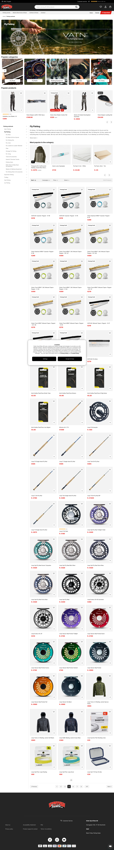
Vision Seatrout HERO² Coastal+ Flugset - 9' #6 (42, 252)
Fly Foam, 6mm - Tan (100, 166)
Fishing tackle (6, 12)
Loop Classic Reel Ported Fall (39, 702)
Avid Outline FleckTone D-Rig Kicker (97, 393)
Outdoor (43, 12)
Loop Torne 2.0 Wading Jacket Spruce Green (97, 702)
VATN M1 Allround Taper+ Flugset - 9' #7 (98, 323)
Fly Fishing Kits (10, 140)
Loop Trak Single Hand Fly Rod (67, 495)
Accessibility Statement (29, 825)
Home (4, 16)
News (91, 12)
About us (7, 825)
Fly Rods (8, 134)
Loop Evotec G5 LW (36, 633)
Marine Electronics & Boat (20, 12)
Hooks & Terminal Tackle (12, 159)
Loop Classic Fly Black (65, 702)
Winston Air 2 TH (64, 427)
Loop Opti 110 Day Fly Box (94, 772)
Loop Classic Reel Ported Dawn (96, 633)
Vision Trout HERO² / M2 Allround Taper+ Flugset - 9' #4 (70, 288)
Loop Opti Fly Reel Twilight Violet (96, 529)
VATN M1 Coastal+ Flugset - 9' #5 (68, 215)
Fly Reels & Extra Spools (12, 137)
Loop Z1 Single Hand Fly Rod (67, 461)
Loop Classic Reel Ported (94, 667)
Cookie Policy (75, 353)
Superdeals (106, 12)
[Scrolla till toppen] (71, 780)
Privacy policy (9, 829)
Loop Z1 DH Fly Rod (36, 495)
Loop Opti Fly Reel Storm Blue (95, 565)
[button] (100, 1)
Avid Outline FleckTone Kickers (67, 393)
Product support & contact (30, 829)
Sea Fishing (7, 180)
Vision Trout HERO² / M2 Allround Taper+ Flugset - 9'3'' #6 (98, 252)
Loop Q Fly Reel (63, 531)
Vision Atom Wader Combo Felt (58, 115)
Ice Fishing (7, 183)
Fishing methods (11, 16)
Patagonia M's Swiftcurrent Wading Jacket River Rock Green (38, 167)
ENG (7, 1)
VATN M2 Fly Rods (92, 359)
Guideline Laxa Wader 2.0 (10, 116)
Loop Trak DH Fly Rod (93, 461)
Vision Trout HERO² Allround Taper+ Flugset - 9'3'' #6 (43, 324)
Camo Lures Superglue (58, 166)
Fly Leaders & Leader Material (14, 145)
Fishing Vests (9, 162)
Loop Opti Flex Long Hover (66, 772)
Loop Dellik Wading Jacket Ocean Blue (69, 737)
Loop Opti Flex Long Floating (39, 772)
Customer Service (68, 820)
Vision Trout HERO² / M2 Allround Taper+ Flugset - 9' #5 (42, 288)
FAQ (42, 825)
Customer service (82, 1)
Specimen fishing (9, 174)
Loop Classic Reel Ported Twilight (68, 633)
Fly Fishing (7, 132)
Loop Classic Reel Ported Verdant (68, 667)
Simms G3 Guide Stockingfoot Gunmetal (82, 115)
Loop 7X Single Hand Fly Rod (39, 529)
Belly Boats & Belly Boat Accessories (12, 165)
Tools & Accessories (11, 156)
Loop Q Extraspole (92, 427)
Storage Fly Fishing (11, 151)
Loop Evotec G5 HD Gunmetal (95, 599)
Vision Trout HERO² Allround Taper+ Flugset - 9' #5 (71, 324)
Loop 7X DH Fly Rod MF (93, 495)
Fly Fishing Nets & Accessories (14, 172)
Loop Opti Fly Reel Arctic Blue (39, 599)
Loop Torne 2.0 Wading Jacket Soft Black (42, 737)
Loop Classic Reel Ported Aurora (40, 667)
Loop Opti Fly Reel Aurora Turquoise (41, 565)
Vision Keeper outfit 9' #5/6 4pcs (35, 115)
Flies (7, 148)
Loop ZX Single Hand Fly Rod (39, 461)
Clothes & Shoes (33, 12)
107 (87, 786)
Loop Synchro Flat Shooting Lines (96, 737)
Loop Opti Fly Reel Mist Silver (67, 565)
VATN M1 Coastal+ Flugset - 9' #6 (40, 215)
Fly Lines (8, 143)
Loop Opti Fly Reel (64, 599)
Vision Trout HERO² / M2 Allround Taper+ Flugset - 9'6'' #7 (70, 252)
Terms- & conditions (46, 829)
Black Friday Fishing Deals (93, 833)
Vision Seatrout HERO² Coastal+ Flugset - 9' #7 (98, 216)
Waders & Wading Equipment (14, 169)
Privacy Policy (64, 353)
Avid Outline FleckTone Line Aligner (40, 427)
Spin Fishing (7, 129)
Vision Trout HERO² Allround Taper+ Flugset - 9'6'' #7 (99, 288)
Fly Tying (8, 154)
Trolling (6, 177)
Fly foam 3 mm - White (79, 166)
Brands (97, 12)
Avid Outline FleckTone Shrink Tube (40, 393)
